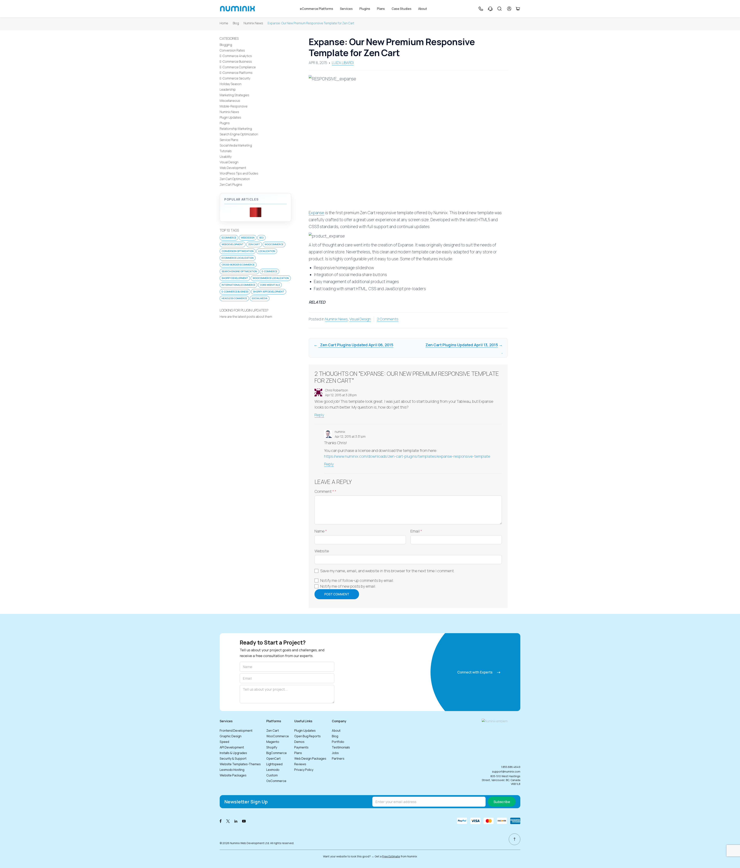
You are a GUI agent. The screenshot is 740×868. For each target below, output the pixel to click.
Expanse (316, 212)
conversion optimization (238, 251)
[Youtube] (244, 820)
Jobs (335, 753)
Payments (301, 747)
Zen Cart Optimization (235, 179)
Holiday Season (230, 84)
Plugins (364, 9)
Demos (299, 742)
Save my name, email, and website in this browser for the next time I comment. (387, 570)
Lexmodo (272, 770)
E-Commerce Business (236, 61)
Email (416, 531)
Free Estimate (391, 856)
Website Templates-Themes (240, 764)
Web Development (233, 168)
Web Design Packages (310, 758)
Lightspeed (274, 764)
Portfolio (338, 742)
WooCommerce (277, 736)
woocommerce (274, 244)
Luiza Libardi (343, 62)
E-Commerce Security (235, 78)
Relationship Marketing (236, 128)
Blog (236, 23)
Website (321, 551)
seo (261, 237)
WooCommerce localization (271, 278)
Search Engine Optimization (239, 134)
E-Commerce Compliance (238, 67)
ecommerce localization (238, 258)
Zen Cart (254, 244)
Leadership (228, 89)
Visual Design (360, 319)
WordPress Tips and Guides (239, 173)
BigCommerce (276, 753)
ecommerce (229, 237)
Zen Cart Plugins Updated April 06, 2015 (355, 344)
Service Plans (229, 140)
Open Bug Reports (307, 736)
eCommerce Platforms (316, 9)
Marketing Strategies (234, 95)
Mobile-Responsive (233, 106)
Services (346, 9)
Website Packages (233, 775)
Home (224, 23)
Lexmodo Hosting (232, 770)
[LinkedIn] (235, 820)
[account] (509, 9)
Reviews (300, 764)
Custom (272, 775)
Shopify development (235, 278)
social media (259, 298)
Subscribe (502, 801)
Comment (325, 491)
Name (320, 531)
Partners (338, 758)
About (422, 9)
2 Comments (387, 319)
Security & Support (233, 758)
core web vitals (270, 285)
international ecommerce (238, 285)
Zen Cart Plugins (231, 184)
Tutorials (226, 151)
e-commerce (269, 271)
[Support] (490, 8)
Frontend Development (236, 730)
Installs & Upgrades (233, 753)
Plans (381, 9)
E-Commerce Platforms (236, 73)
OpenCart (273, 758)
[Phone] (480, 8)
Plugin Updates (230, 117)
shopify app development (268, 291)
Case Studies (401, 9)
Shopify (271, 747)
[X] (228, 820)
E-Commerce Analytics (236, 56)
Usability (226, 156)
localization (266, 251)
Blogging (226, 45)
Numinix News (253, 23)
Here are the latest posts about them (246, 316)
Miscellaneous (230, 101)
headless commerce (234, 298)
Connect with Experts (475, 672)
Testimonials (341, 747)
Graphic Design (230, 736)
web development (233, 244)
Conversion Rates (232, 50)
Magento (272, 742)
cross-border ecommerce (238, 264)
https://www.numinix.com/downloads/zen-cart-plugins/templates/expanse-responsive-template (407, 456)
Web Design (248, 237)
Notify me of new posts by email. (348, 586)
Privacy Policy (303, 770)
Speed (224, 742)
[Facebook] (221, 820)
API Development (232, 747)
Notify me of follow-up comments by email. (357, 580)
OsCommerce (276, 781)
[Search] (499, 8)
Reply (319, 414)
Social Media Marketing (236, 145)
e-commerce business (235, 291)
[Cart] (518, 8)
